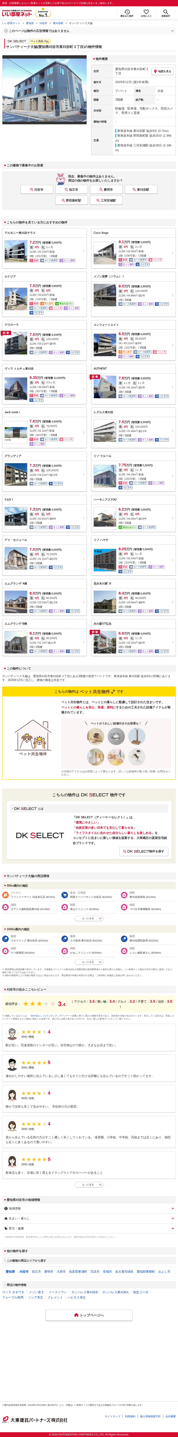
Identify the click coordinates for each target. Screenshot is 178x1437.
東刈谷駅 (58, 23)
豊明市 (108, 189)
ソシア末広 (35, 1297)
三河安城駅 (108, 200)
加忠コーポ (140, 1292)
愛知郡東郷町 (146, 1271)
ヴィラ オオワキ (13, 1292)
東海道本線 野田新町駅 (132, 135)
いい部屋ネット (11, 23)
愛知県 (30, 23)
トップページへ (92, 1315)
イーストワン (58, 1292)
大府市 (61, 1271)
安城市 (107, 1271)
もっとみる (88, 918)
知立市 (73, 189)
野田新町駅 (73, 200)
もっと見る (88, 1184)
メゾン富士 (36, 1292)
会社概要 (170, 1416)
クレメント (55, 1297)
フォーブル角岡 (12, 1297)
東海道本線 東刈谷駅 (131, 131)
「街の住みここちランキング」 (44, 1016)
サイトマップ (112, 1416)
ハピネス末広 (77, 1297)
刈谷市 (43, 23)
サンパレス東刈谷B (84, 1292)
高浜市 (95, 1271)
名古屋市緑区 (124, 1271)
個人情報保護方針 (150, 1416)
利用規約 (130, 1416)
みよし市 (164, 1271)
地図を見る (164, 71)
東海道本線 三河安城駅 (132, 145)
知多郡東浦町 (78, 1271)
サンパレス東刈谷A (115, 1292)
